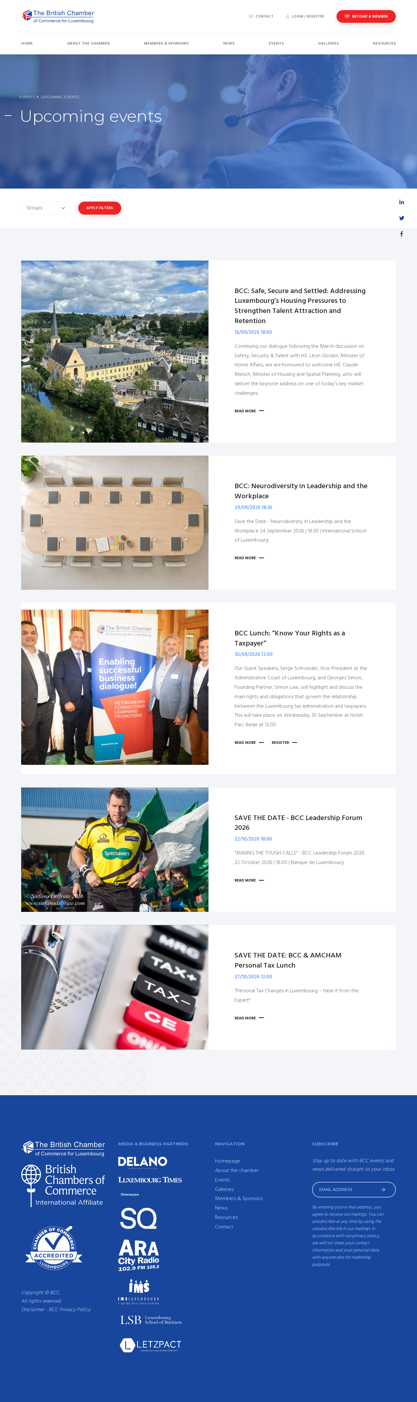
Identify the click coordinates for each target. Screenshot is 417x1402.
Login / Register (307, 17)
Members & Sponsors (166, 43)
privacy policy (365, 1236)
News (229, 43)
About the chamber (88, 43)
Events (276, 43)
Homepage (227, 1161)
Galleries (328, 43)
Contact (263, 17)
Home (27, 43)
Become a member (369, 16)
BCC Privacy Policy (70, 1310)
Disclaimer (32, 1310)
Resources (384, 43)
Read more (245, 411)
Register (280, 743)
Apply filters (99, 208)
